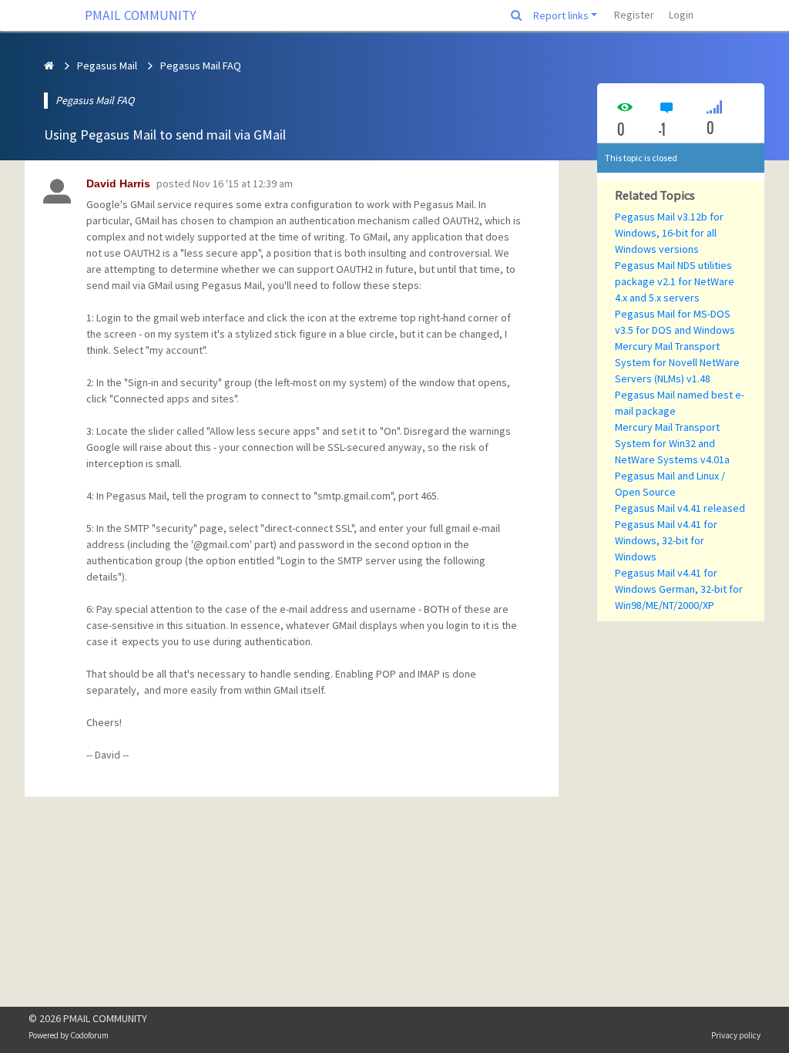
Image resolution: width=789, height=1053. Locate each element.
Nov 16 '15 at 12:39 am (243, 183)
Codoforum (89, 1035)
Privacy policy (735, 1035)
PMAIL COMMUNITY (140, 15)
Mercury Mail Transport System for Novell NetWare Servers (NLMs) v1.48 (677, 362)
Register (634, 15)
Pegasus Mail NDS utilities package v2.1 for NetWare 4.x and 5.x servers (674, 281)
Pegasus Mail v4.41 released (680, 508)
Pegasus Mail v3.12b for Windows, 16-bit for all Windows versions (669, 233)
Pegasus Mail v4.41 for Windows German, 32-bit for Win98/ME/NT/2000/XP (679, 589)
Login (681, 15)
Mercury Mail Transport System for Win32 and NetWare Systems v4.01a (672, 443)
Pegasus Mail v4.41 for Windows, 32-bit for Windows (666, 540)
